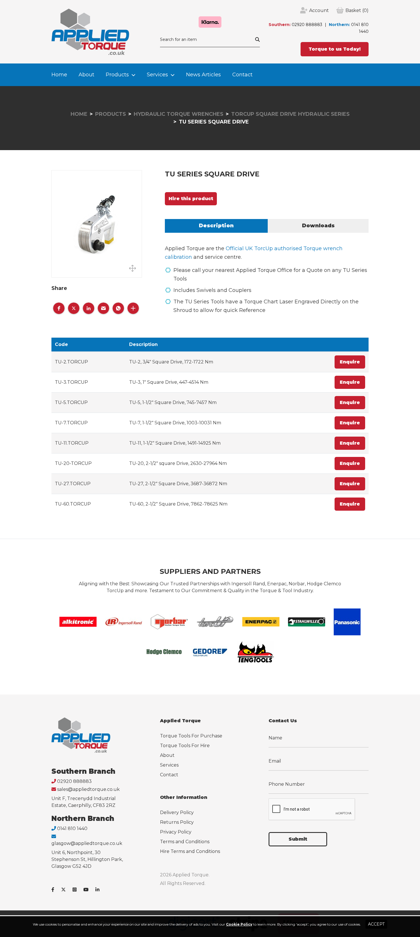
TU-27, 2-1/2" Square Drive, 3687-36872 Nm (178, 483)
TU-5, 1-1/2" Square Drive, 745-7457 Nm (173, 402)
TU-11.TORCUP (72, 443)
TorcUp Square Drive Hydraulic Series (290, 114)
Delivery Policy (177, 812)
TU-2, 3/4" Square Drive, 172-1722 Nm (171, 362)
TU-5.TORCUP (71, 402)
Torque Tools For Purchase (191, 736)
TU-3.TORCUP (71, 382)
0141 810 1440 (72, 828)
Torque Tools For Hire (185, 745)
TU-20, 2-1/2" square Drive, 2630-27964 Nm (178, 463)
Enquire (350, 362)
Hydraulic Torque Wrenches (178, 114)
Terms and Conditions (184, 841)
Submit (298, 839)
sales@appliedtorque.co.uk (88, 789)
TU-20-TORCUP (73, 463)
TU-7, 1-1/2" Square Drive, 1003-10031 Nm (175, 422)
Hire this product (191, 198)
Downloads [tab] (318, 225)
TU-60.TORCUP (73, 504)
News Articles (203, 74)
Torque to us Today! (335, 49)
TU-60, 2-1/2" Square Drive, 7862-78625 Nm (178, 504)
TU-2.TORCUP (71, 362)
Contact (242, 74)
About (86, 74)
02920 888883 (307, 24)
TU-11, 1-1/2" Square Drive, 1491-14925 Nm (175, 443)
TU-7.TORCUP (71, 422)
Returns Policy (177, 822)
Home (59, 74)
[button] (59, 308)
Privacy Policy (175, 832)
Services (157, 74)
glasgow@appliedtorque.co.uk (86, 843)
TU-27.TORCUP (73, 483)
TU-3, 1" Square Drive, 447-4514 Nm (168, 382)
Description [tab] (216, 225)
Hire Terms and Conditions (190, 851)
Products (117, 74)
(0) (357, 10)
